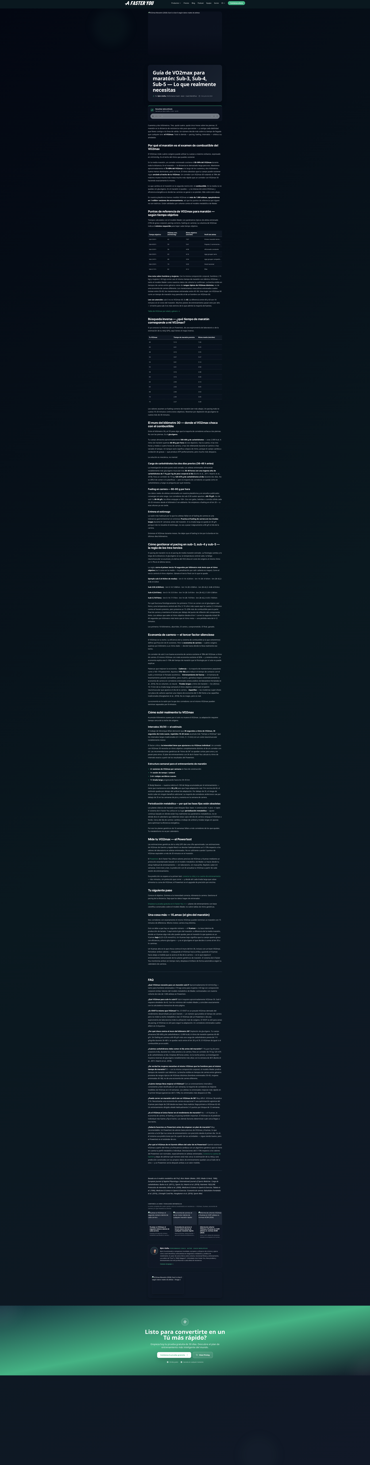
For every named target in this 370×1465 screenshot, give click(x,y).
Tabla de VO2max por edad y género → (164, 311)
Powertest (154, 859)
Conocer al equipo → (166, 1264)
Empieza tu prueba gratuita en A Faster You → (167, 904)
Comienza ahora (236, 3)
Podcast (201, 3)
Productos (175, 3)
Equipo (208, 3)
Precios (186, 3)
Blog (193, 3)
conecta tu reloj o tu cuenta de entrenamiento (202, 876)
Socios (216, 3)
